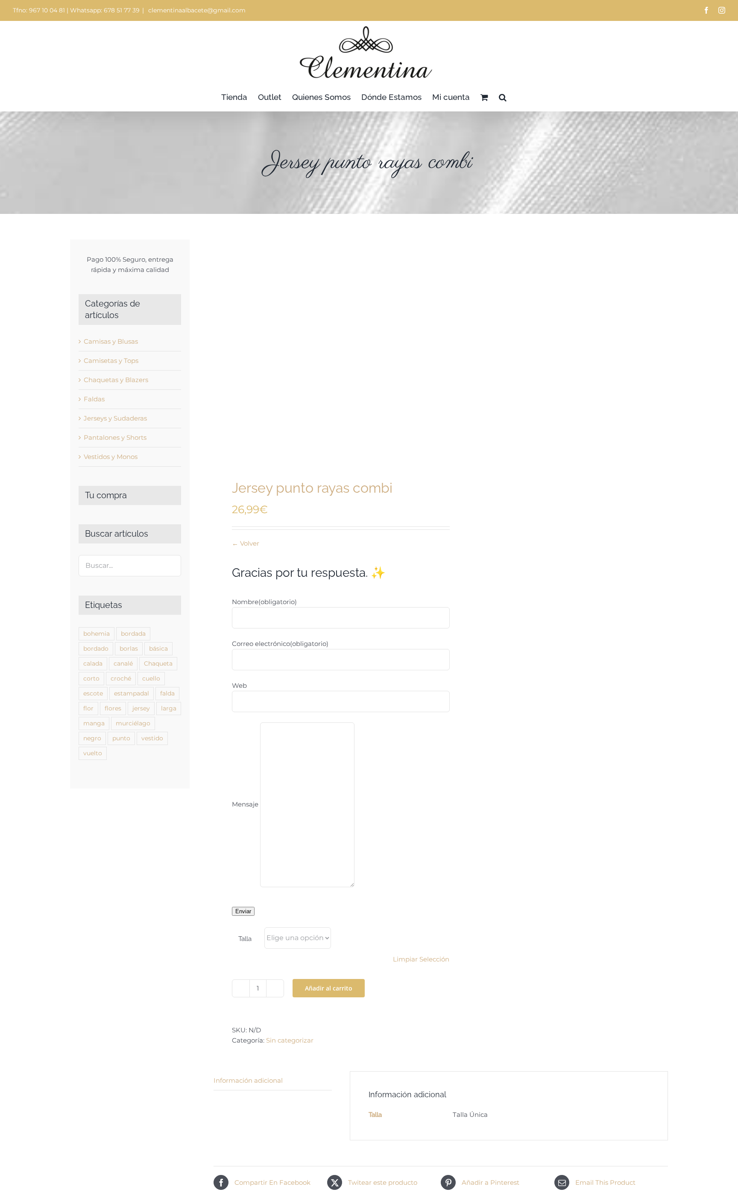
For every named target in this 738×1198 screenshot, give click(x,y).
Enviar (243, 911)
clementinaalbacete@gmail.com (196, 10)
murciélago (133, 723)
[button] (503, 97)
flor (88, 708)
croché (121, 678)
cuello (151, 678)
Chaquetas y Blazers (116, 380)
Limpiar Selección (421, 959)
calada (92, 663)
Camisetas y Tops (111, 360)
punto (121, 738)
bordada (133, 633)
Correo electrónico (280, 644)
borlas (129, 648)
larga (168, 708)
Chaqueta (158, 663)
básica (158, 648)
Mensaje (245, 804)
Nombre (264, 602)
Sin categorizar (289, 1040)
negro (92, 738)
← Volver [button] (245, 543)
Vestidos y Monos (111, 457)
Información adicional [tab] (248, 1080)
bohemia (96, 633)
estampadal (131, 693)
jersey (141, 708)
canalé (123, 663)
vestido (152, 738)
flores (113, 708)
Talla (245, 939)
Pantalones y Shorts (115, 437)
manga (94, 723)
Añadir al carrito (328, 988)
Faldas (94, 399)
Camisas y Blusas (111, 341)
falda (167, 693)
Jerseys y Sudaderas (115, 418)
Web (239, 685)
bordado (95, 648)
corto (91, 678)
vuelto (92, 753)
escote (93, 693)
